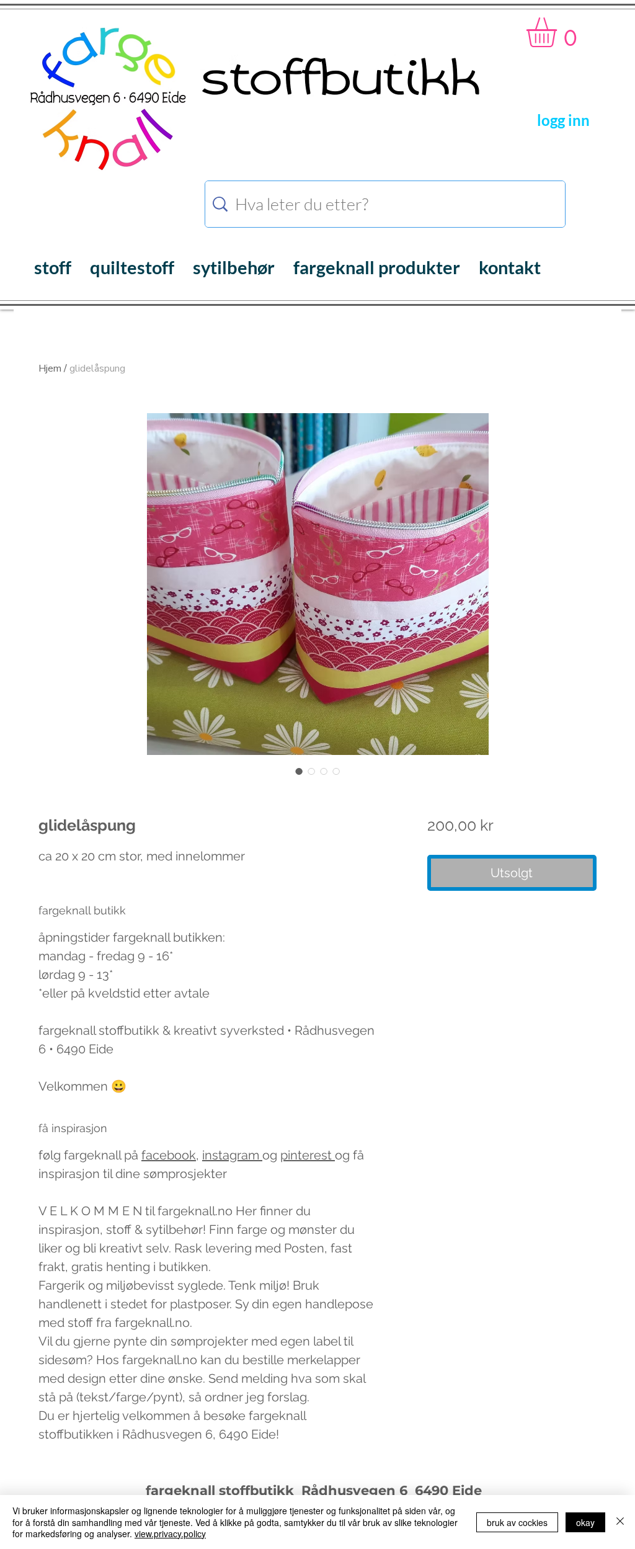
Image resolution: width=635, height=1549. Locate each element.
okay (585, 1522)
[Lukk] (620, 1522)
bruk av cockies (517, 1522)
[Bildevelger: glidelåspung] (299, 771)
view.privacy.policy (170, 1533)
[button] (559, 32)
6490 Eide (446, 1490)
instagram (232, 1155)
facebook (168, 1155)
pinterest (307, 1155)
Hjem (49, 368)
